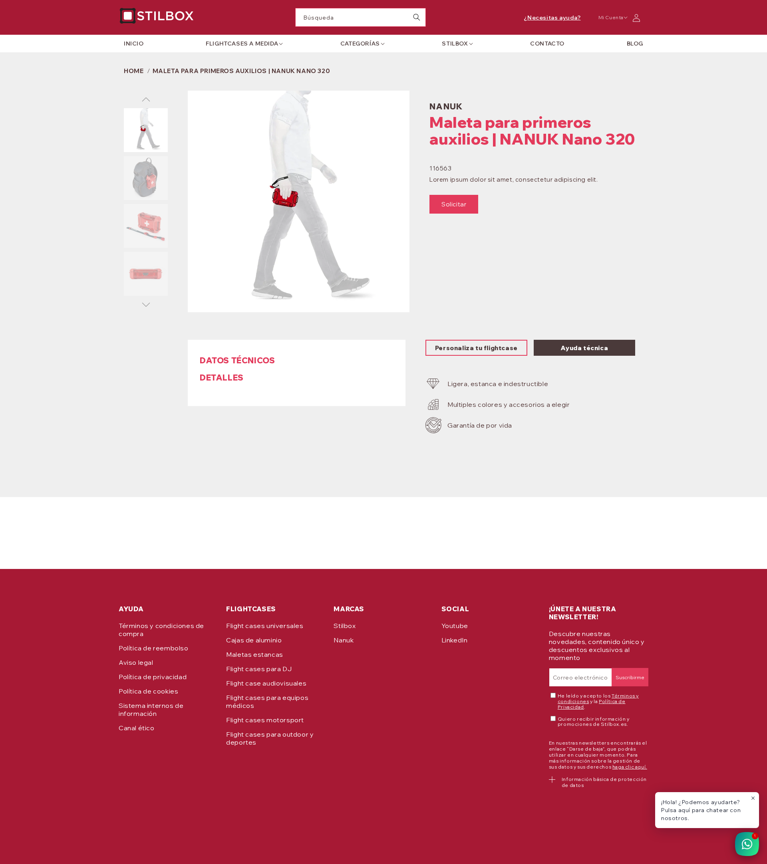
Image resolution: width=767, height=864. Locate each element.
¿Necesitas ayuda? (552, 17)
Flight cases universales (264, 626)
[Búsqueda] (416, 17)
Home (133, 71)
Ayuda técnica (584, 348)
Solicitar (453, 204)
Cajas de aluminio (254, 640)
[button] (242, 43)
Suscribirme (630, 677)
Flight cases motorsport (265, 720)
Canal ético (137, 728)
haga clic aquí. (629, 767)
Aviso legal (136, 662)
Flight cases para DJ (259, 669)
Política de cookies (148, 691)
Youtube (454, 626)
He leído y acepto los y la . (598, 701)
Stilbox (345, 626)
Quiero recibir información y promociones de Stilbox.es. (594, 721)
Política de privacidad (153, 677)
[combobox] (360, 17)
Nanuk (344, 640)
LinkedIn (454, 640)
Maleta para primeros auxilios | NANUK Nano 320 (241, 71)
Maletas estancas (254, 654)
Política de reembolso (154, 648)
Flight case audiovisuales (266, 683)
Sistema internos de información (151, 709)
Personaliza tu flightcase (476, 348)
